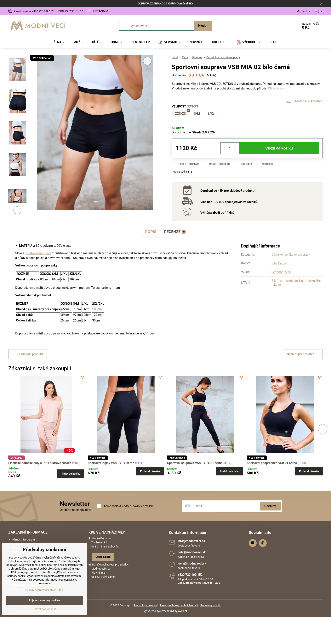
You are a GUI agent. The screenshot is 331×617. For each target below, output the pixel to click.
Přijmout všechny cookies (44, 600)
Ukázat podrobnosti (44, 609)
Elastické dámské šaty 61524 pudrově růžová (39, 463)
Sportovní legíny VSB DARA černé (111, 463)
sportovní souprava (38, 253)
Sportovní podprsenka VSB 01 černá (272, 463)
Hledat (202, 25)
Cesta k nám (103, 556)
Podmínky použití (210, 605)
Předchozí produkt (30, 354)
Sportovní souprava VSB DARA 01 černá (195, 463)
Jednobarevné (281, 272)
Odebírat (270, 506)
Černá (282, 263)
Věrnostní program (23, 539)
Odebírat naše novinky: (75, 510)
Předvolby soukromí (145, 605)
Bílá (274, 263)
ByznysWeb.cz (178, 611)
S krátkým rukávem (284, 281)
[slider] (196, 75)
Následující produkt (300, 354)
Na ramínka (307, 281)
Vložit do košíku (279, 148)
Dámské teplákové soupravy (290, 254)
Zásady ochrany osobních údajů (179, 605)
